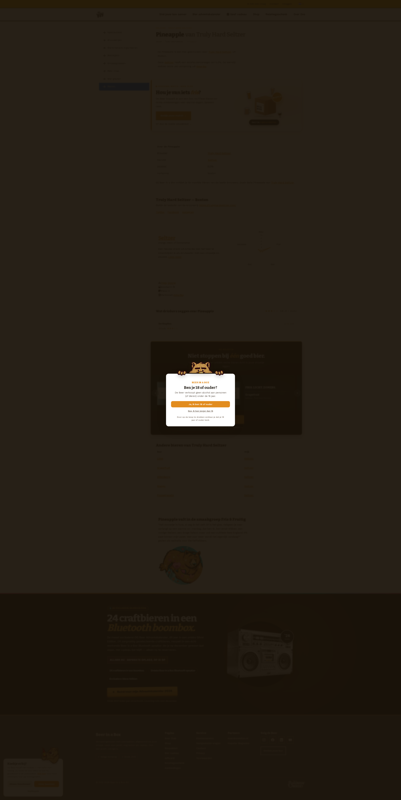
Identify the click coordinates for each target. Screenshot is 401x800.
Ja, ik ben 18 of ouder (200, 404)
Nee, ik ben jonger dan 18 (200, 411)
